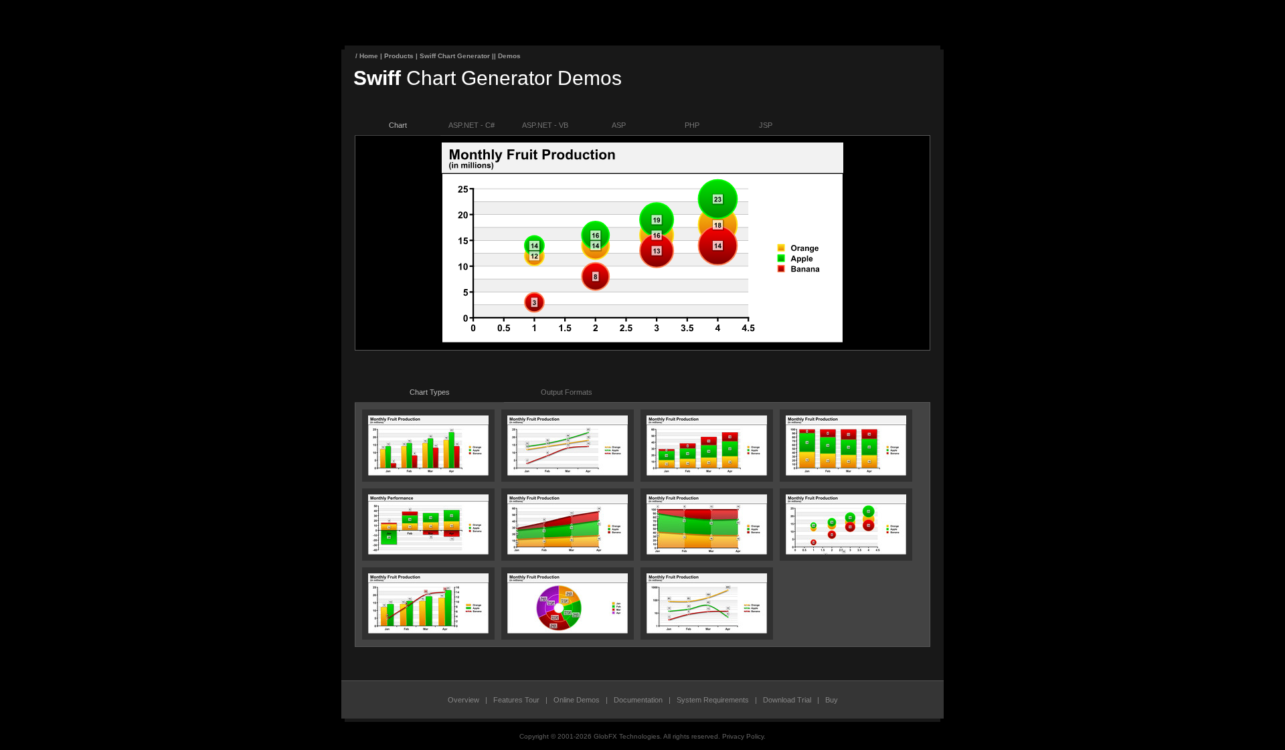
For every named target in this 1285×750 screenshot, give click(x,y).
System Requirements (713, 700)
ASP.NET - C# (471, 125)
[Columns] (428, 473)
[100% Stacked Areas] (707, 552)
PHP (692, 125)
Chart (398, 125)
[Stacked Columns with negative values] (428, 552)
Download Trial (787, 700)
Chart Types (430, 392)
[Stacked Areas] (567, 552)
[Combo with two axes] (428, 631)
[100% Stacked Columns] (846, 473)
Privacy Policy (743, 736)
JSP (765, 125)
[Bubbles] (846, 552)
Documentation (638, 700)
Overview (463, 700)
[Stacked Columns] (707, 473)
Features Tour (516, 700)
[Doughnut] (567, 631)
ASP (619, 125)
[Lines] (567, 473)
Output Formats (566, 392)
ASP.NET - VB (545, 125)
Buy (831, 700)
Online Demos (576, 700)
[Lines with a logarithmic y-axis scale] (707, 631)
